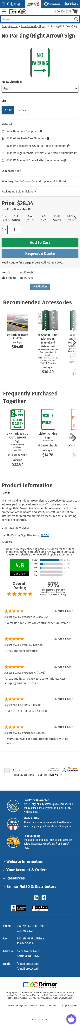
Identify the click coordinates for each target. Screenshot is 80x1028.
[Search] (76, 19)
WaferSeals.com (66, 998)
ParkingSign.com (65, 995)
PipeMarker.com (14, 998)
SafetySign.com (10, 26)
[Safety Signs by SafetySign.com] (17, 11)
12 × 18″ (7, 110)
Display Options (24, 775)
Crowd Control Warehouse (31, 995)
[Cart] (76, 12)
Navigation (4, 11)
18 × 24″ (22, 110)
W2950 (45, 535)
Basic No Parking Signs (32, 26)
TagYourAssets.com (30, 998)
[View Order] (31, 14)
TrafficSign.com (50, 995)
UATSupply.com (47, 998)
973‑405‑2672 (54, 262)
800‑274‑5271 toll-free (30, 926)
